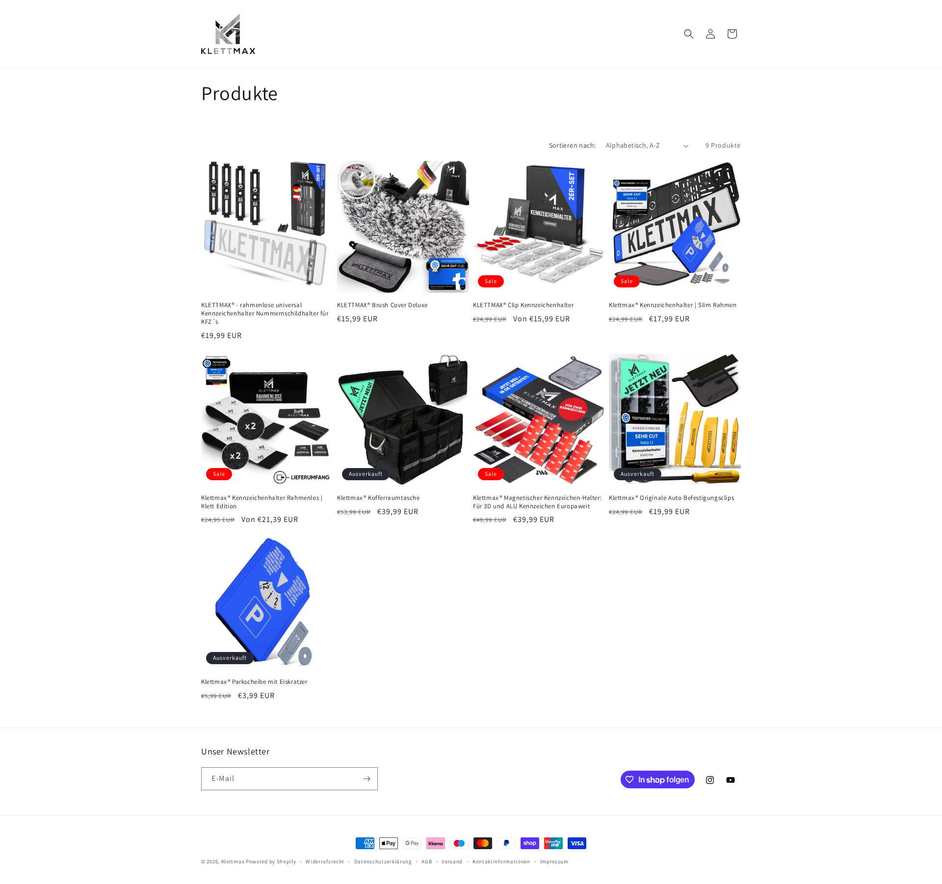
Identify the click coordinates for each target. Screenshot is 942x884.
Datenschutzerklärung (383, 861)
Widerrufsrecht (325, 861)
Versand (452, 861)
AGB (426, 861)
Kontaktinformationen (501, 861)
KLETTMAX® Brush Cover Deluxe (382, 305)
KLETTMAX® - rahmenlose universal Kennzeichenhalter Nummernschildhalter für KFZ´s (265, 313)
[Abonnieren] (366, 778)
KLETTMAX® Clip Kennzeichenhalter (523, 305)
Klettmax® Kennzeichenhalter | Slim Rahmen (673, 305)
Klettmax (233, 861)
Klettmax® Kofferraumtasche (378, 498)
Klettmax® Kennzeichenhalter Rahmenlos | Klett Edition (261, 502)
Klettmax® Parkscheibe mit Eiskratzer (254, 682)
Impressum (554, 861)
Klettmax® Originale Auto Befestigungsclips (671, 498)
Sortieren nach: (572, 145)
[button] (689, 34)
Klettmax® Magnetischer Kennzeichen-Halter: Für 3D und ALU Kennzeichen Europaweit (537, 502)
